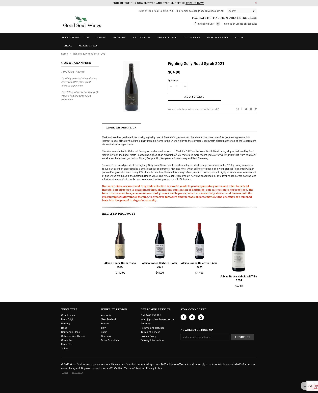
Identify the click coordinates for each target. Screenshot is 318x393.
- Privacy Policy (153, 368)
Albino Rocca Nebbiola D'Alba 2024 (239, 278)
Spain (104, 332)
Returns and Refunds (153, 327)
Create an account (246, 23)
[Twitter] (246, 108)
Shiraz (64, 348)
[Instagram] (201, 317)
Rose (64, 327)
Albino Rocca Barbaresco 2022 (120, 265)
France (105, 323)
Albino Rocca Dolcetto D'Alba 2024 (199, 265)
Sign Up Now (195, 3)
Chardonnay (68, 315)
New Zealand (108, 319)
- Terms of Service (133, 368)
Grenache (66, 340)
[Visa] (64, 373)
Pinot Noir (67, 344)
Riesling (65, 323)
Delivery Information (152, 340)
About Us (146, 323)
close (256, 2)
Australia (106, 315)
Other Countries (110, 340)
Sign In (228, 23)
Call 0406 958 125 (151, 315)
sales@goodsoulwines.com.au (158, 319)
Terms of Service (150, 332)
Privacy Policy (148, 336)
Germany (106, 336)
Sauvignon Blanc (70, 332)
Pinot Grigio (68, 319)
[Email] (237, 108)
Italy (103, 327)
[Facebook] (183, 317)
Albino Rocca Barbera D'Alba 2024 (160, 265)
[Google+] (256, 108)
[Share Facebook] (241, 108)
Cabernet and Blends (73, 336)
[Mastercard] (77, 373)
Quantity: (173, 80)
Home (64, 53)
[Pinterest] (251, 108)
